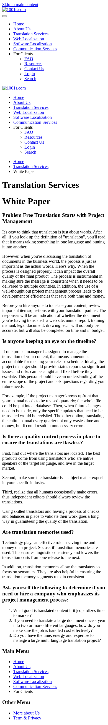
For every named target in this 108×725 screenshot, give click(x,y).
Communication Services (35, 48)
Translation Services (30, 33)
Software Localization (32, 43)
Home (18, 24)
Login (29, 73)
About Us (21, 29)
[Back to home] (14, 9)
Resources (33, 63)
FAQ (28, 58)
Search (30, 78)
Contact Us (34, 68)
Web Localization (28, 38)
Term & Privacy (27, 718)
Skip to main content (20, 4)
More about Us (26, 713)
